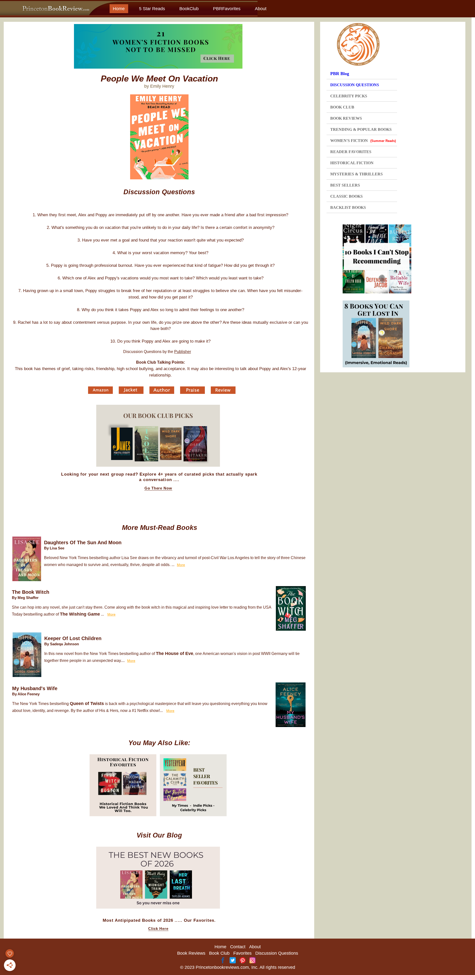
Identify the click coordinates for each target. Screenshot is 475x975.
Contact (237, 946)
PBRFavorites (226, 8)
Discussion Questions (276, 953)
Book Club (219, 953)
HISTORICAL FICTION (352, 163)
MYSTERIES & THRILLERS (356, 174)
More (181, 565)
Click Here (158, 929)
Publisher (182, 352)
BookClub (189, 8)
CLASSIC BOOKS (346, 196)
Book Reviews (191, 953)
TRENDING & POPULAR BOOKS (361, 129)
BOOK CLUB (342, 107)
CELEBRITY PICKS (348, 96)
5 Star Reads (152, 8)
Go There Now (158, 488)
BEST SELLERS (345, 185)
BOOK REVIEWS (346, 118)
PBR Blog (339, 73)
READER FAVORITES (350, 152)
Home (119, 8)
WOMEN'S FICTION (363, 140)
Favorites (242, 953)
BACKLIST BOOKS (348, 207)
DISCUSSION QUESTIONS (354, 85)
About (260, 8)
